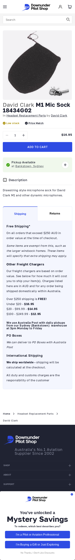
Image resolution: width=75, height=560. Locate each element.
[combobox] (37, 20)
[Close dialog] (72, 494)
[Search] (68, 19)
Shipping (20, 213)
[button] (5, 7)
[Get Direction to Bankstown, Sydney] (65, 164)
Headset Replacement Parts (26, 115)
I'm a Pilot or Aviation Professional (37, 534)
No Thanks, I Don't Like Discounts (37, 552)
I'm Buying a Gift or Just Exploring (37, 544)
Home (6, 413)
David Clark (18, 104)
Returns (55, 213)
